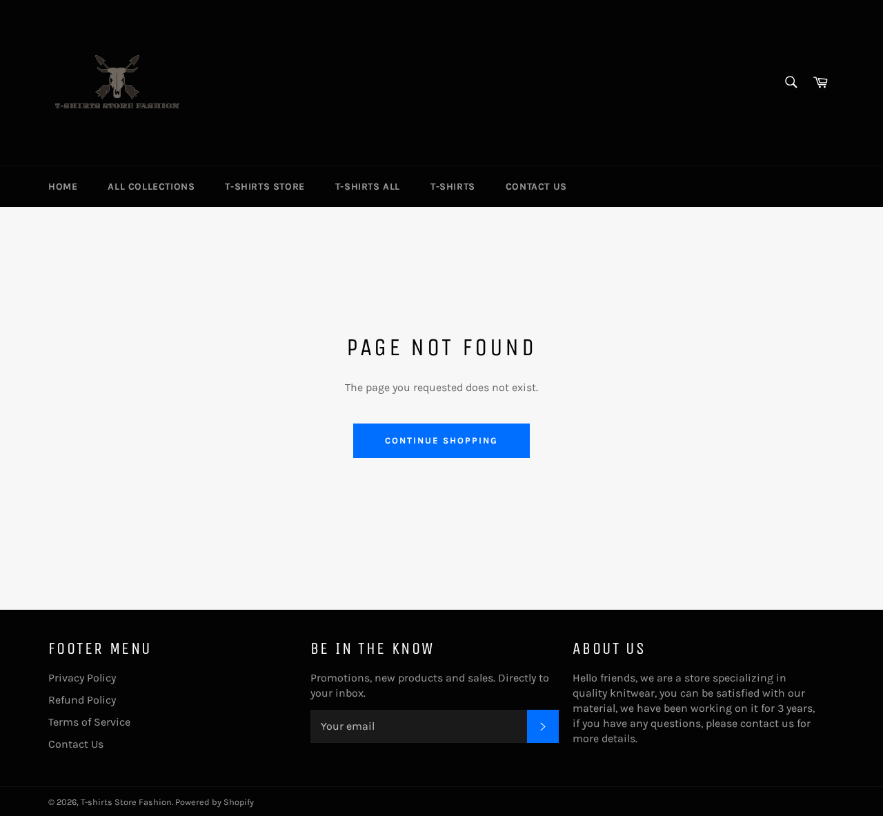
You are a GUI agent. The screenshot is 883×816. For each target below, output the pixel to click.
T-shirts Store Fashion (126, 802)
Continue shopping (441, 440)
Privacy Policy (82, 677)
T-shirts (452, 186)
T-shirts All (367, 186)
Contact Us (536, 186)
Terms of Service (89, 721)
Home (62, 186)
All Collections (151, 186)
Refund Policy (82, 699)
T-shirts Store (264, 186)
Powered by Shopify (214, 802)
